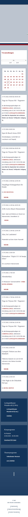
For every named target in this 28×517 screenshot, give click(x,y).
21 (19, 82)
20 (16, 82)
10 (8, 79)
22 (22, 82)
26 (14, 85)
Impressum (14, 506)
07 (19, 77)
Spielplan (9, 415)
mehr (6, 197)
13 (16, 79)
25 (11, 85)
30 (5, 88)
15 (22, 79)
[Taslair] (27, 34)
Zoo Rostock (9, 192)
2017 (10, 62)
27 (16, 85)
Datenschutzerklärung (14, 509)
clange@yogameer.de (16, 113)
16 (5, 82)
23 (5, 85)
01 (22, 74)
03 (8, 77)
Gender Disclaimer (14, 512)
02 (5, 77)
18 (11, 82)
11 (11, 79)
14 (19, 79)
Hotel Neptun (9, 388)
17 (8, 82)
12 (14, 79)
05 (14, 77)
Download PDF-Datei (10, 440)
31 (8, 88)
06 (16, 77)
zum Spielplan (11, 460)
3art (15, 500)
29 (22, 85)
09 (5, 79)
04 (11, 77)
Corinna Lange (7, 108)
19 (14, 82)
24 (8, 85)
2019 (17, 62)
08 (22, 77)
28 (19, 85)
